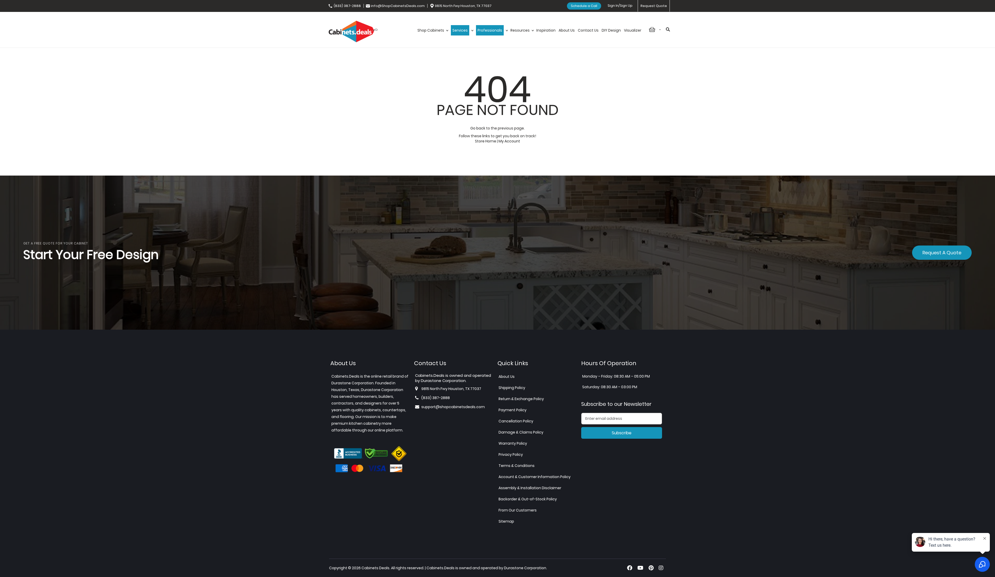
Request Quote (654, 5)
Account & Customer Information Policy (535, 476)
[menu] (529, 36)
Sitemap (506, 521)
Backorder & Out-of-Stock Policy (528, 499)
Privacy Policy (511, 454)
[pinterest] (651, 568)
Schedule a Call (584, 5)
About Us (507, 376)
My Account (509, 141)
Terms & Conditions (517, 465)
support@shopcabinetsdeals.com (453, 406)
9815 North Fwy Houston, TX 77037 (463, 6)
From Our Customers (518, 510)
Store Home (485, 141)
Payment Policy (513, 410)
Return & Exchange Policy (521, 398)
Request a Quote (941, 252)
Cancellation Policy (516, 421)
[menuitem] (432, 36)
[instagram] (661, 568)
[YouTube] (640, 568)
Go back (477, 128)
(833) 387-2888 (347, 6)
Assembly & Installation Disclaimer (530, 488)
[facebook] (629, 568)
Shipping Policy (512, 387)
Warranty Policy (513, 443)
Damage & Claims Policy (521, 432)
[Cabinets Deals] (353, 32)
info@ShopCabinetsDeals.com (398, 6)
